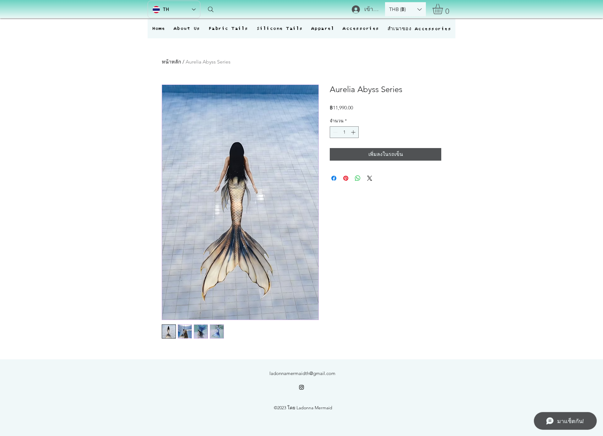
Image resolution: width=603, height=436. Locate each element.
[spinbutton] (344, 132)
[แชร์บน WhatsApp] (357, 178)
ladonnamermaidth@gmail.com (302, 373)
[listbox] (405, 9)
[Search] (210, 9)
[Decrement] (335, 132)
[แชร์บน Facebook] (334, 178)
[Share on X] (369, 178)
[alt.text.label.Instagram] (301, 387)
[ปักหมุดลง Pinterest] (346, 178)
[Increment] (354, 132)
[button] (405, 9)
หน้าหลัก (171, 62)
